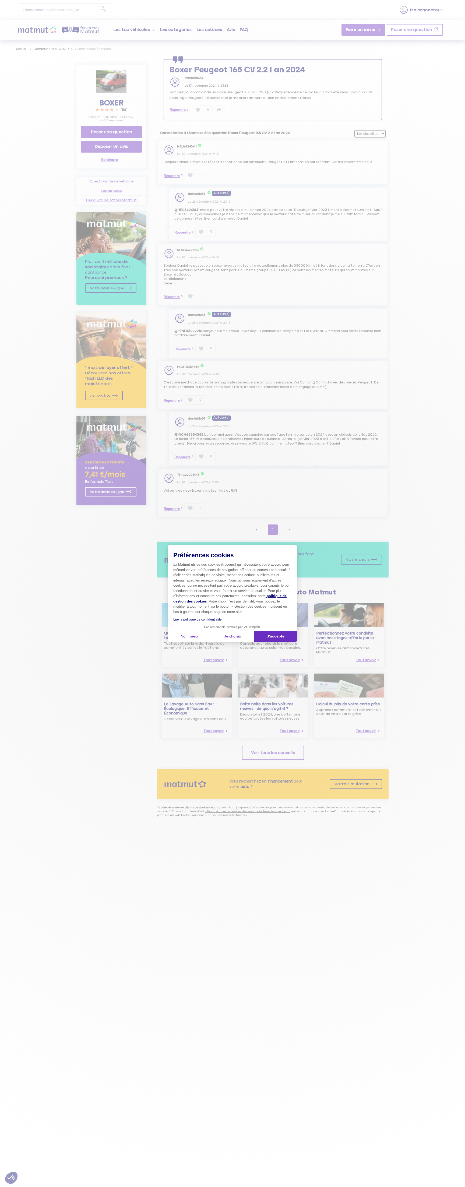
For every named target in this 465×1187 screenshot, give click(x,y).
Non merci (189, 636)
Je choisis (232, 636)
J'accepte (275, 636)
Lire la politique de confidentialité (197, 619)
